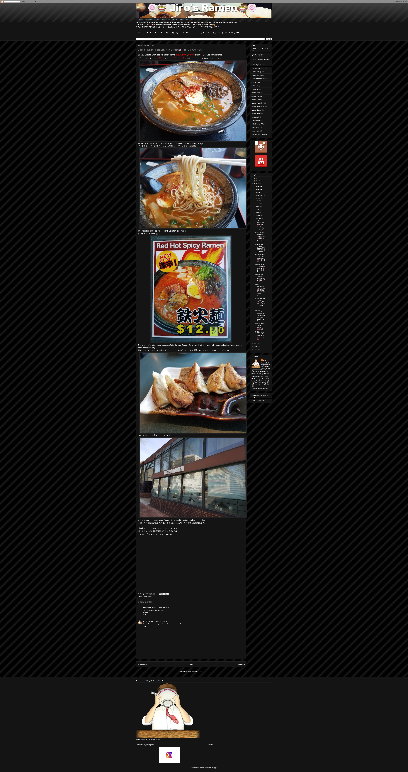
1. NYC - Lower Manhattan (260, 49)
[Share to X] (164, 594)
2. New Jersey (147, 596)
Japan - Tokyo (256, 113)
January (258, 218)
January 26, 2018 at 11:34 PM (158, 621)
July (257, 201)
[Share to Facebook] (166, 594)
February (259, 215)
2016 (256, 346)
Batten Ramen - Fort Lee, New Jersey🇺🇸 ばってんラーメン (260, 258)
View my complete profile (259, 388)
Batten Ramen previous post (154, 534)
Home (140, 33)
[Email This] (160, 594)
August (258, 198)
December (259, 186)
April (257, 209)
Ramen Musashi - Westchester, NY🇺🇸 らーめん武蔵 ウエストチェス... (260, 315)
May (257, 207)
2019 (256, 181)
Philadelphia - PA (257, 124)
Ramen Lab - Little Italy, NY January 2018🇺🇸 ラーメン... (260, 278)
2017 (256, 343)
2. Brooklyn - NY (256, 65)
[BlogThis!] (162, 594)
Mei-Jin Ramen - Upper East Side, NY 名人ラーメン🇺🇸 (260, 335)
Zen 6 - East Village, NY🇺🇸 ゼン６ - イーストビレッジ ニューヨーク (260, 225)
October (258, 192)
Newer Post (142, 664)
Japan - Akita (255, 92)
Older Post (241, 664)
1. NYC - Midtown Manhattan (257, 55)
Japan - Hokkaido (257, 103)
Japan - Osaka (256, 110)
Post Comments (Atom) (195, 671)
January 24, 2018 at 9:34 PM (160, 607)
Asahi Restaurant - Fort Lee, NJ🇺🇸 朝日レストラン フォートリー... (260, 290)
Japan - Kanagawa (257, 106)
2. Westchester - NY (258, 79)
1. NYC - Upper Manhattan (260, 59)
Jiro (144, 621)
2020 (256, 178)
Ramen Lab (255, 131)
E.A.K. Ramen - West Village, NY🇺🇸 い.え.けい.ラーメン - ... (260, 302)
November (259, 189)
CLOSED (254, 86)
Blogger (214, 767)
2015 (256, 349)
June (257, 204)
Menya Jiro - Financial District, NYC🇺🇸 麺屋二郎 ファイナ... (260, 248)
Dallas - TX (255, 89)
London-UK (255, 117)
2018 (256, 184)
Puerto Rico (255, 127)
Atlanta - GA (255, 82)
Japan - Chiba (256, 99)
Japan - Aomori (256, 96)
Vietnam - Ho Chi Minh (259, 134)
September (260, 195)
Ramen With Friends (258, 400)
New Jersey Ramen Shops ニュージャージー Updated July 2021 (216, 33)
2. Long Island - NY (257, 68)
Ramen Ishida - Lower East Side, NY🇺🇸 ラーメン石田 (260, 268)
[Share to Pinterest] (168, 594)
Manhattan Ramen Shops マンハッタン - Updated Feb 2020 (168, 33)
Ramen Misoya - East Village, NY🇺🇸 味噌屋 (260, 326)
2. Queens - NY (256, 75)
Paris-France (255, 120)
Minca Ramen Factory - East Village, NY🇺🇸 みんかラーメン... (260, 237)
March (258, 212)
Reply (144, 615)
